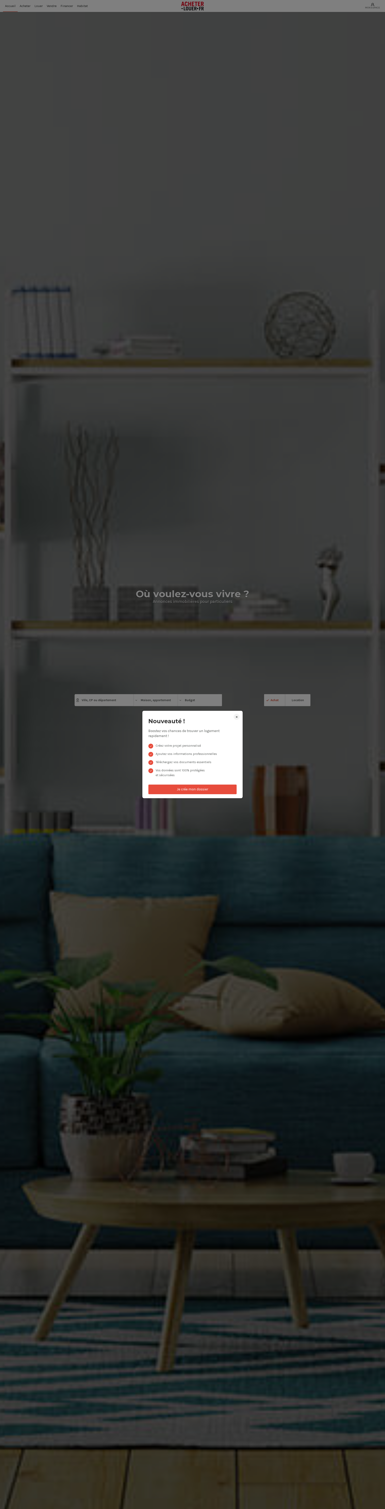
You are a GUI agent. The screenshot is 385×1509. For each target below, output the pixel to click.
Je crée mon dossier (192, 789)
